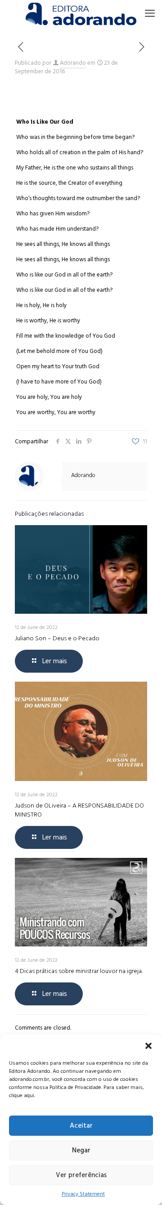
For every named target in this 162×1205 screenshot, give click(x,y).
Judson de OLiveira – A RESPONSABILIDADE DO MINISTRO (79, 810)
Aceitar (81, 1125)
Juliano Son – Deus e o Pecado (57, 638)
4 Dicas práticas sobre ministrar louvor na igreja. (79, 971)
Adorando (73, 63)
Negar (81, 1150)
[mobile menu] (150, 13)
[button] (148, 1045)
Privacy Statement (83, 1194)
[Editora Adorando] (81, 13)
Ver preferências (81, 1175)
